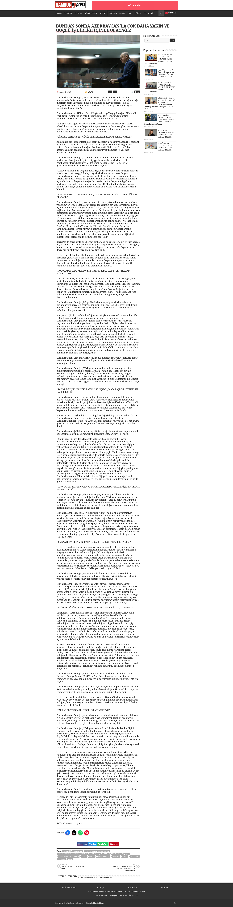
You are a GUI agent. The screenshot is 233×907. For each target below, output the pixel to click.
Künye (100, 887)
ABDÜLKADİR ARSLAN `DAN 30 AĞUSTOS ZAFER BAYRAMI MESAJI (165, 146)
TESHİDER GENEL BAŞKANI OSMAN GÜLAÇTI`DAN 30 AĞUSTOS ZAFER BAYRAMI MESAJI (158, 59)
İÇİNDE (124, 856)
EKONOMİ (68, 13)
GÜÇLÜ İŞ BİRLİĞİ (103, 856)
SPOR (130, 13)
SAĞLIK (122, 13)
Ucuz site (133, 896)
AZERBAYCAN (77, 851)
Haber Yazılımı (101, 896)
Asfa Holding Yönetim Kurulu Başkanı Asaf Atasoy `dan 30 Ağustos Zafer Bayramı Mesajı (159, 119)
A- (115, 92)
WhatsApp (103, 844)
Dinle (137, 92)
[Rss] (175, 903)
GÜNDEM (78, 13)
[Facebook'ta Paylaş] (67, 832)
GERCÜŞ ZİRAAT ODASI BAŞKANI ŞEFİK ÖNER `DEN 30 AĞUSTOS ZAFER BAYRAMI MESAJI (159, 87)
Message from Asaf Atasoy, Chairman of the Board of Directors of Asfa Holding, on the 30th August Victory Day (159, 103)
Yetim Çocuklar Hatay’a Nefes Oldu (73, 867)
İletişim (164, 887)
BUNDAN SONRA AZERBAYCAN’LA (97, 851)
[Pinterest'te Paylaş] (86, 832)
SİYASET (103, 13)
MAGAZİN (113, 13)
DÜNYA (59, 13)
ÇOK (127, 854)
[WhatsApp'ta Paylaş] (80, 832)
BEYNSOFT (124, 896)
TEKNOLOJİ (148, 13)
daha (84, 856)
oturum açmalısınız (104, 877)
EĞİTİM (138, 13)
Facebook (82, 844)
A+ (110, 92)
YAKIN (70, 859)
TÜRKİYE (62, 859)
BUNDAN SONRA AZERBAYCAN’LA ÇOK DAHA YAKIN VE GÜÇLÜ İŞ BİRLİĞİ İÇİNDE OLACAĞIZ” (91, 854)
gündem (116, 856)
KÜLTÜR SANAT (91, 13)
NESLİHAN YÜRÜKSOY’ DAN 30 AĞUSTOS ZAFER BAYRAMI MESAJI (166, 133)
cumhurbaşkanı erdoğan (69, 856)
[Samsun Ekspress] (70, 4)
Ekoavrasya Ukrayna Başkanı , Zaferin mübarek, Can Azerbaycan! (123, 868)
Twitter (92, 844)
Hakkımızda (69, 887)
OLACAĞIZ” (135, 856)
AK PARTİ (66, 851)
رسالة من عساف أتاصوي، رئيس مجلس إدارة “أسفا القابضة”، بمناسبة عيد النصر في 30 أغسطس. (166, 73)
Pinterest (114, 844)
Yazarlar (132, 887)
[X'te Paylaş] (74, 832)
